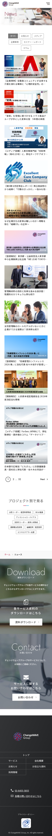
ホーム (7, 554)
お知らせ (25, 36)
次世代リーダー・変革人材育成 (26, 522)
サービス (12, 760)
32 (19, 479)
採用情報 (12, 772)
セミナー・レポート (32, 42)
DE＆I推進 (39, 512)
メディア (38, 36)
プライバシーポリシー (26, 814)
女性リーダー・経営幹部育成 (20, 512)
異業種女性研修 (16, 527)
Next (42, 479)
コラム (26, 48)
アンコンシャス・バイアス (26, 517)
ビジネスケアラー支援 (26, 532)
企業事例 (15, 42)
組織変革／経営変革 (34, 527)
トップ (26, 755)
